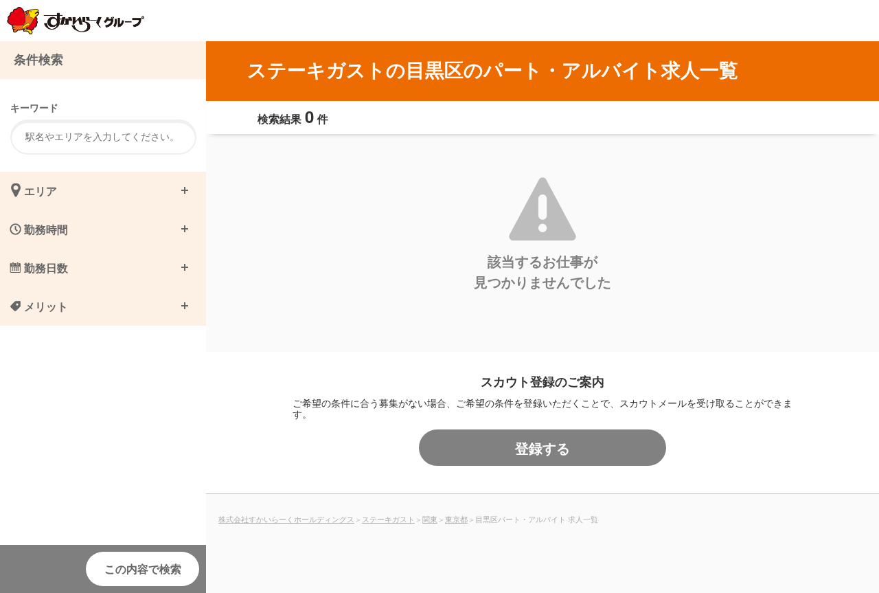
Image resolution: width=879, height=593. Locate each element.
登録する (542, 448)
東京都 (456, 518)
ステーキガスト (388, 518)
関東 (429, 518)
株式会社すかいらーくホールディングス (286, 518)
